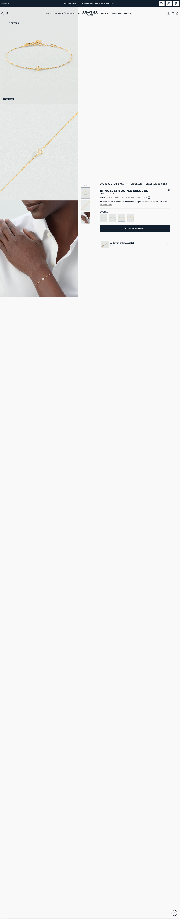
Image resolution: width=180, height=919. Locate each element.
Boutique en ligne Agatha (114, 184)
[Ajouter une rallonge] (135, 244)
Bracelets (137, 184)
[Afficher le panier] (177, 13)
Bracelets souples (156, 184)
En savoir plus (106, 205)
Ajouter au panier (136, 228)
